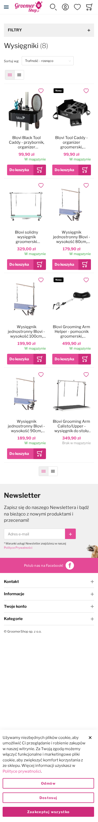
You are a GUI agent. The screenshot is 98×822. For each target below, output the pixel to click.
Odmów (48, 783)
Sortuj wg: (13, 61)
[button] (53, 7)
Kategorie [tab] (13, 618)
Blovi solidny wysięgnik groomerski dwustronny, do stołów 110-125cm (26, 237)
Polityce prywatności (22, 771)
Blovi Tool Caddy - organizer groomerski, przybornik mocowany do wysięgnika (71, 142)
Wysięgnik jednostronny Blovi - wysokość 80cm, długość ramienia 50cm (71, 237)
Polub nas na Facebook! (43, 565)
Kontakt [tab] (11, 581)
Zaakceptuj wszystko (48, 812)
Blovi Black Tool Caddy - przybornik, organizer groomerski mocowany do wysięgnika (26, 142)
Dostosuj (48, 798)
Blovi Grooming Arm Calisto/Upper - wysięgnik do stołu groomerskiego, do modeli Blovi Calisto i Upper (71, 426)
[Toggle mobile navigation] (6, 7)
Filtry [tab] (15, 30)
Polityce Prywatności (18, 547)
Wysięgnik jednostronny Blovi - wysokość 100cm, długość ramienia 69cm (26, 332)
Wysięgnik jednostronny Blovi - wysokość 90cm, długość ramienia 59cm (26, 426)
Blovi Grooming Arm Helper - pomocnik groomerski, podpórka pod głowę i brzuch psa (71, 332)
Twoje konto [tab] (15, 606)
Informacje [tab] (14, 594)
